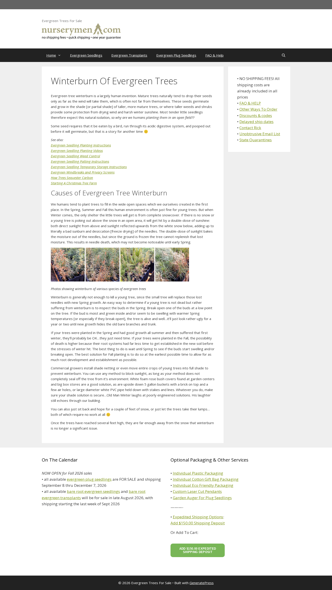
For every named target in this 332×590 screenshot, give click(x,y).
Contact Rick (250, 127)
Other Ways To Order (258, 109)
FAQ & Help (214, 55)
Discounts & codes (255, 115)
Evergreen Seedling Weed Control (75, 156)
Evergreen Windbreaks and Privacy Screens (83, 172)
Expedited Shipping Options (198, 516)
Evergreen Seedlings (86, 55)
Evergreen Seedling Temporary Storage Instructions (89, 167)
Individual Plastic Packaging (198, 473)
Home (51, 55)
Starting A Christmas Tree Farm (74, 183)
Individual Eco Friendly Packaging (203, 485)
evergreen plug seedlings (89, 479)
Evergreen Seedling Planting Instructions (81, 145)
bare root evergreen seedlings (93, 491)
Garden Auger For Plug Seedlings (202, 497)
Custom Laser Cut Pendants (197, 491)
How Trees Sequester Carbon (72, 177)
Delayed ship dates (256, 121)
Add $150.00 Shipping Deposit (198, 523)
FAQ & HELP (250, 103)
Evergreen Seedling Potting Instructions (80, 161)
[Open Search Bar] (283, 55)
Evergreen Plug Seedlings (176, 55)
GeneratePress (201, 583)
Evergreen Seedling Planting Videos (77, 150)
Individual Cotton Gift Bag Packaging (205, 479)
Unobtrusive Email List (259, 133)
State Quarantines (255, 139)
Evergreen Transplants (129, 55)
